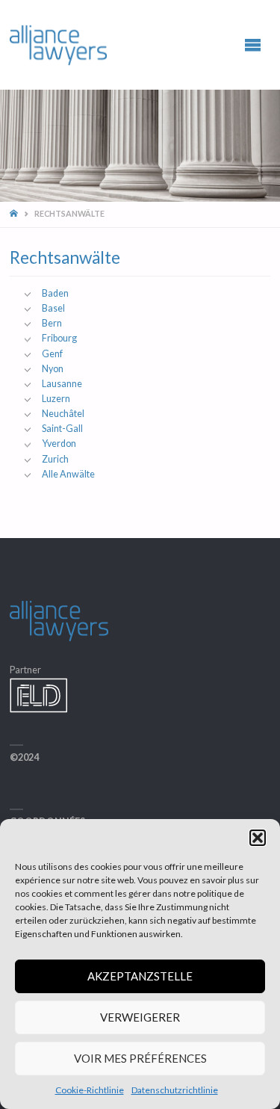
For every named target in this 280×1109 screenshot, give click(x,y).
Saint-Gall (62, 428)
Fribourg (59, 338)
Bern (52, 323)
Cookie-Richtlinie (89, 1090)
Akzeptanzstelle (140, 976)
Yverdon (59, 443)
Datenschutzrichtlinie (174, 1090)
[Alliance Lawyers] (59, 44)
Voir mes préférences (140, 1058)
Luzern (56, 398)
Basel (53, 308)
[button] (257, 837)
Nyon (52, 368)
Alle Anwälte (68, 474)
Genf (52, 353)
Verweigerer (140, 1017)
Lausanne (62, 383)
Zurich (55, 459)
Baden (55, 293)
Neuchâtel (63, 413)
